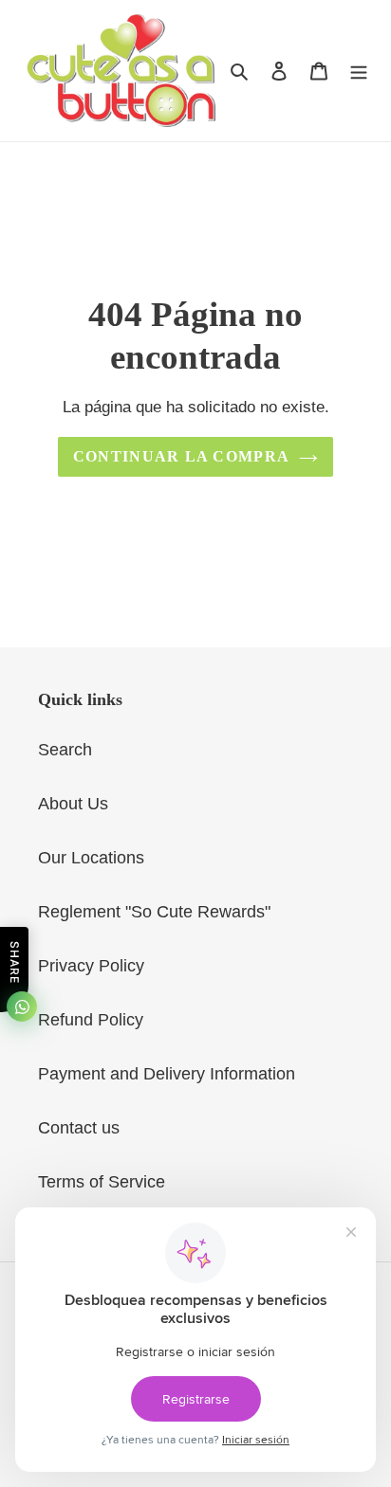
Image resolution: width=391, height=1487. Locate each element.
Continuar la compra (181, 456)
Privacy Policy (91, 965)
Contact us (79, 1127)
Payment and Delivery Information (166, 1073)
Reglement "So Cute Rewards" (154, 911)
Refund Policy (90, 1019)
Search (65, 749)
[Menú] (359, 70)
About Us (73, 803)
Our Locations (91, 857)
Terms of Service (101, 1181)
